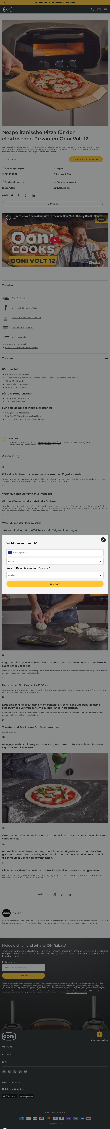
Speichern (55, 584)
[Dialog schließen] (103, 539)
